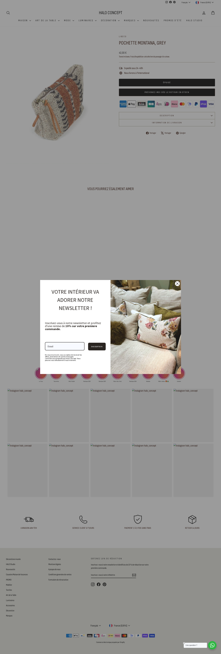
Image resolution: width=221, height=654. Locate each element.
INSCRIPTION (97, 346)
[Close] (177, 283)
